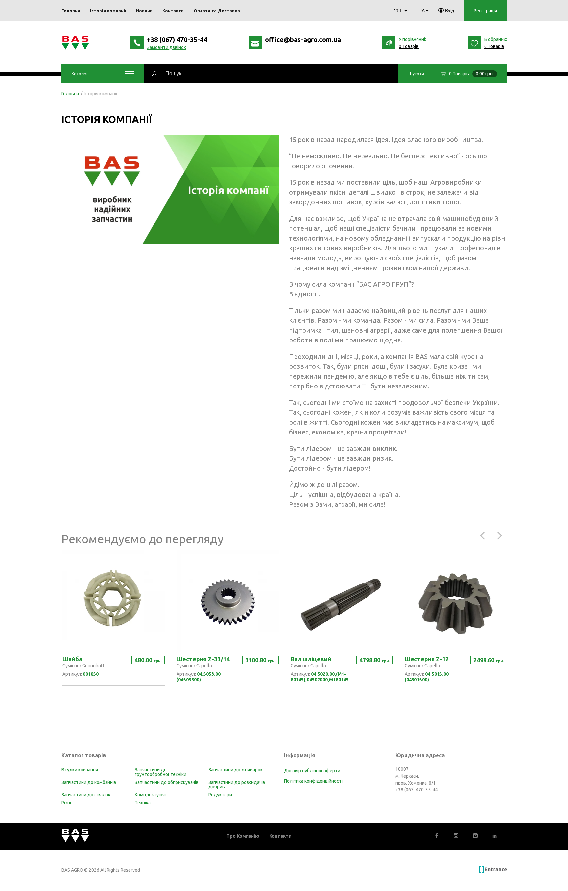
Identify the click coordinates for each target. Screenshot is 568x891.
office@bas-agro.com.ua (303, 39)
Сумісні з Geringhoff (83, 665)
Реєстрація (485, 10)
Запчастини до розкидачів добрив (236, 784)
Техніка (143, 802)
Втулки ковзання (79, 769)
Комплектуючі (150, 794)
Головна (70, 93)
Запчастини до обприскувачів (167, 782)
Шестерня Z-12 (427, 659)
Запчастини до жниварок (235, 769)
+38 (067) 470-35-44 (177, 39)
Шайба (72, 659)
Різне (67, 802)
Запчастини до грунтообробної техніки (160, 772)
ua (421, 10)
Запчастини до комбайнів (88, 782)
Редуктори (220, 794)
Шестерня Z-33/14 (203, 659)
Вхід (449, 10)
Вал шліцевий (311, 659)
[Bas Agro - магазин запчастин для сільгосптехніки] (75, 43)
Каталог (79, 73)
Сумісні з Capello (194, 665)
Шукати (416, 73)
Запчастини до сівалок (85, 794)
